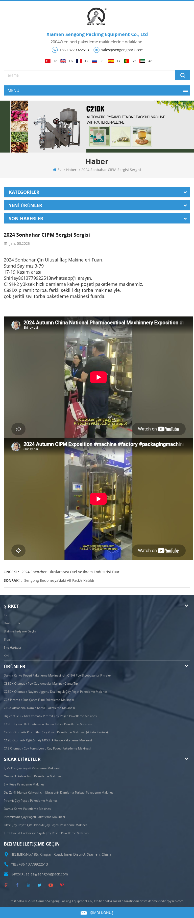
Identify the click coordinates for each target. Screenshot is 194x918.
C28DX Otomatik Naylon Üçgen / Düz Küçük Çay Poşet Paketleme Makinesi (56, 691)
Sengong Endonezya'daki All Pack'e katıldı (59, 580)
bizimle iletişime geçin (20, 631)
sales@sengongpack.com (122, 49)
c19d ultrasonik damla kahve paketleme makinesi (39, 708)
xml (6, 655)
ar (150, 61)
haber (71, 169)
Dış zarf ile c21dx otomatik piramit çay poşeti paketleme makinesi (51, 716)
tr (55, 61)
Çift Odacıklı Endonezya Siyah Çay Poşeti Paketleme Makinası (46, 833)
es (118, 61)
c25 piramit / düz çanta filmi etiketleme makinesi (39, 700)
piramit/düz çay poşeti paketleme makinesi (34, 817)
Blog (7, 639)
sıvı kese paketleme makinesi (24, 784)
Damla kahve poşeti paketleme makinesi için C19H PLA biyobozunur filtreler (57, 675)
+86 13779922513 (74, 49)
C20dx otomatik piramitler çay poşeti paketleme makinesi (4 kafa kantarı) (56, 732)
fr (86, 61)
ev (59, 169)
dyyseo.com (175, 901)
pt (134, 61)
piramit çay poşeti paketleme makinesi (31, 800)
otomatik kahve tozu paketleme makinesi (33, 776)
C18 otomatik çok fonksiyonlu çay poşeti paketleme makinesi (47, 748)
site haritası (12, 647)
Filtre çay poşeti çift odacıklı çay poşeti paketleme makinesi (46, 825)
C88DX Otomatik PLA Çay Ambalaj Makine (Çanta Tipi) (42, 683)
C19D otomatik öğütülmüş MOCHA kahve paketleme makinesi (48, 740)
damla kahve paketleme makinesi (28, 809)
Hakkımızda (12, 623)
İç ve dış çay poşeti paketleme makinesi (32, 768)
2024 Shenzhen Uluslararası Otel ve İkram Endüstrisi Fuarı (70, 571)
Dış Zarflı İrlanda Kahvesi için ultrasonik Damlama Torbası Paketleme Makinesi (59, 792)
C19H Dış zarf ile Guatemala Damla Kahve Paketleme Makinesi (48, 724)
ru (103, 61)
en (71, 61)
